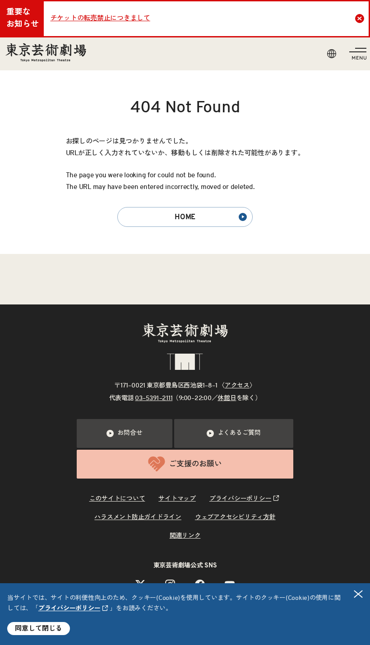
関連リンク (185, 536)
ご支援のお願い (195, 464)
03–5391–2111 (153, 398)
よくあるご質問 (239, 433)
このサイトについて (117, 499)
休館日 (226, 398)
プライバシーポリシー (69, 608)
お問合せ (129, 433)
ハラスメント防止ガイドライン (137, 517)
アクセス (237, 385)
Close (359, 18)
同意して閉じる (38, 628)
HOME (185, 217)
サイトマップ (177, 499)
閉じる (358, 594)
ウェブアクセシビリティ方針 (235, 517)
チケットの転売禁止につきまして (100, 18)
